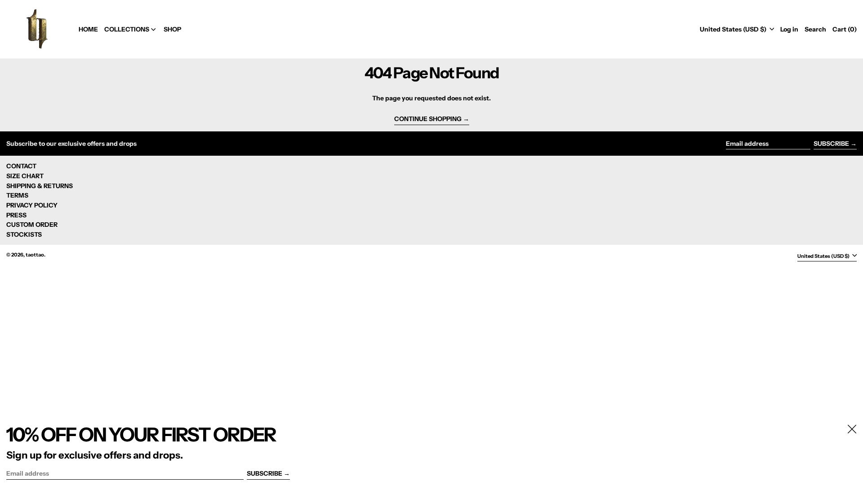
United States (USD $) (734, 29)
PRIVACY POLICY (32, 205)
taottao (35, 255)
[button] (815, 29)
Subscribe (831, 144)
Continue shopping (428, 119)
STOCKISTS (24, 234)
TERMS (17, 195)
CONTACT (21, 166)
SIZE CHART (25, 176)
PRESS (16, 215)
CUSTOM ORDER (32, 224)
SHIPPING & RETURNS (39, 186)
